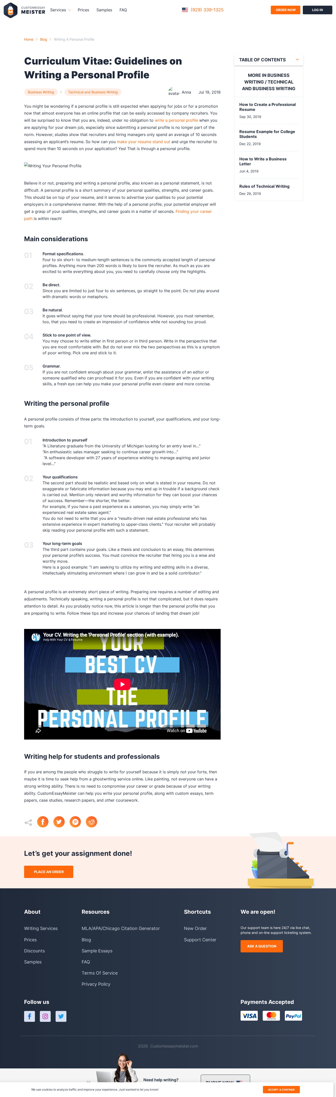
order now (286, 10)
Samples (104, 9)
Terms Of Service (100, 973)
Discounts (34, 950)
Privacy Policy (96, 984)
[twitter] (61, 822)
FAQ (123, 9)
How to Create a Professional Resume (267, 107)
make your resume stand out (143, 141)
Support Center (200, 939)
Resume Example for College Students (267, 134)
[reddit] (94, 822)
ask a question (261, 946)
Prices (83, 9)
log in (317, 10)
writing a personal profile (74, 39)
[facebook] (45, 822)
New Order (195, 928)
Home (28, 39)
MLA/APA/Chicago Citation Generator (121, 928)
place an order (49, 872)
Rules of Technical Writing (264, 186)
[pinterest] (78, 822)
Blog (43, 39)
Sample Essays (97, 950)
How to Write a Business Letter (263, 161)
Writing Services (41, 928)
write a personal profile (176, 120)
